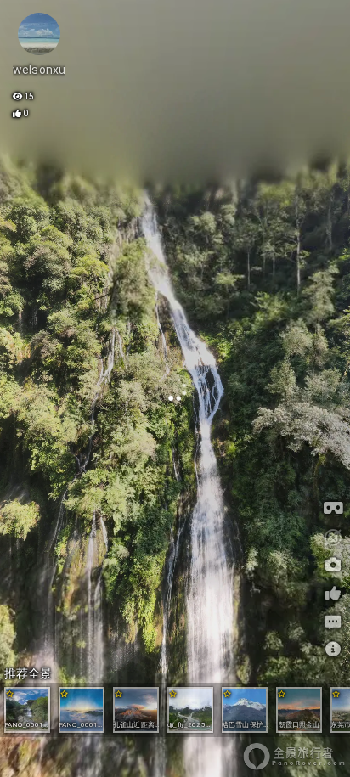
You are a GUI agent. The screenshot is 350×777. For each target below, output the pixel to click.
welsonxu (39, 69)
